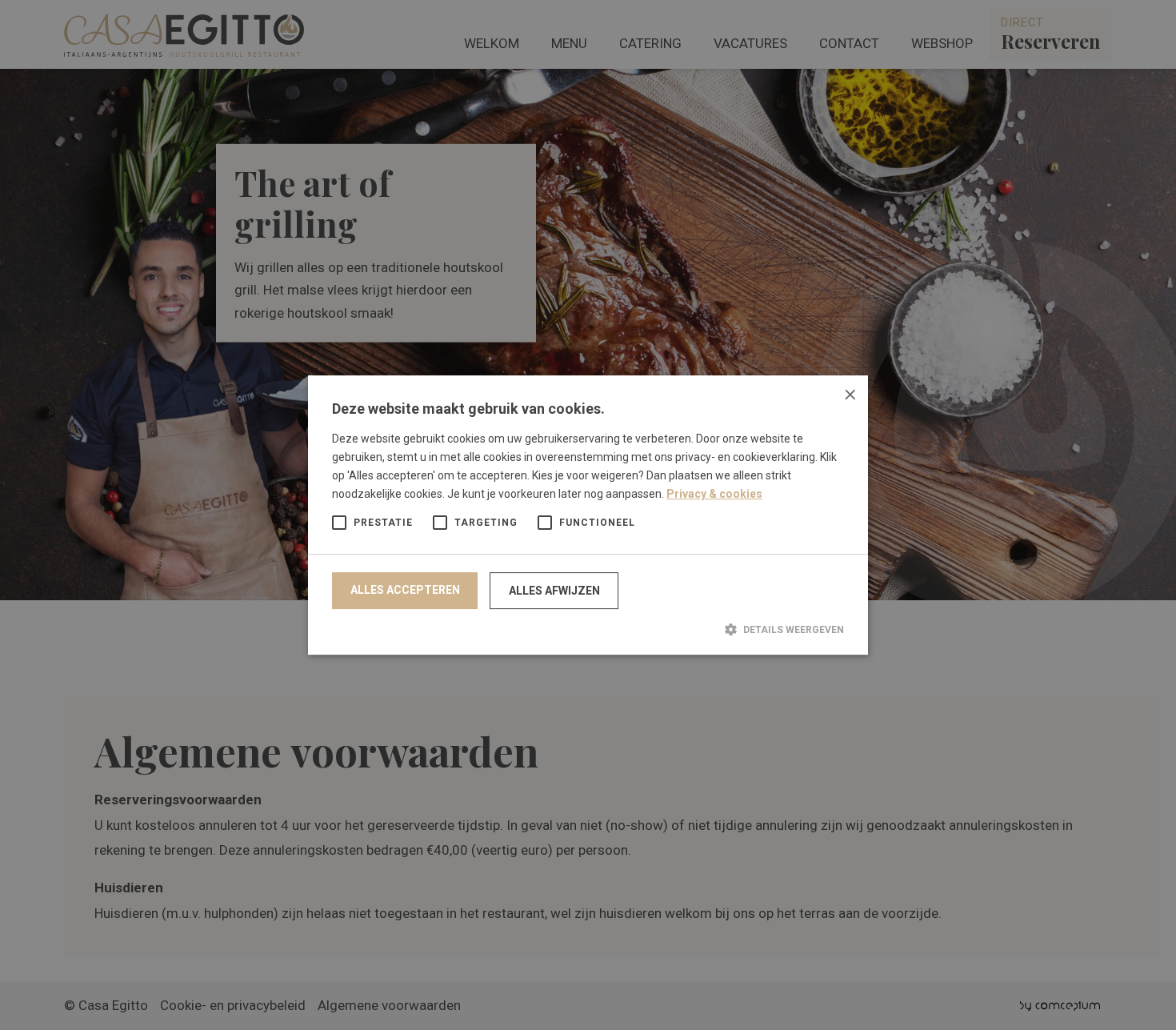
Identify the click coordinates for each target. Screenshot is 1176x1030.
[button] (588, 629)
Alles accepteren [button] (405, 589)
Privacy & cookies (714, 493)
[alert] (588, 515)
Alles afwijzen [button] (554, 590)
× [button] (850, 393)
